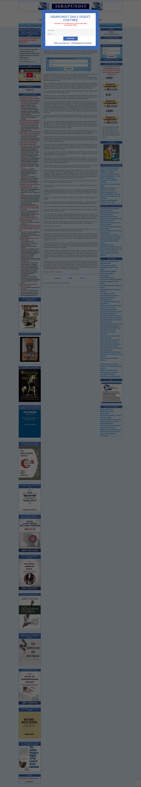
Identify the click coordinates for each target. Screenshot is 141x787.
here (58, 43)
